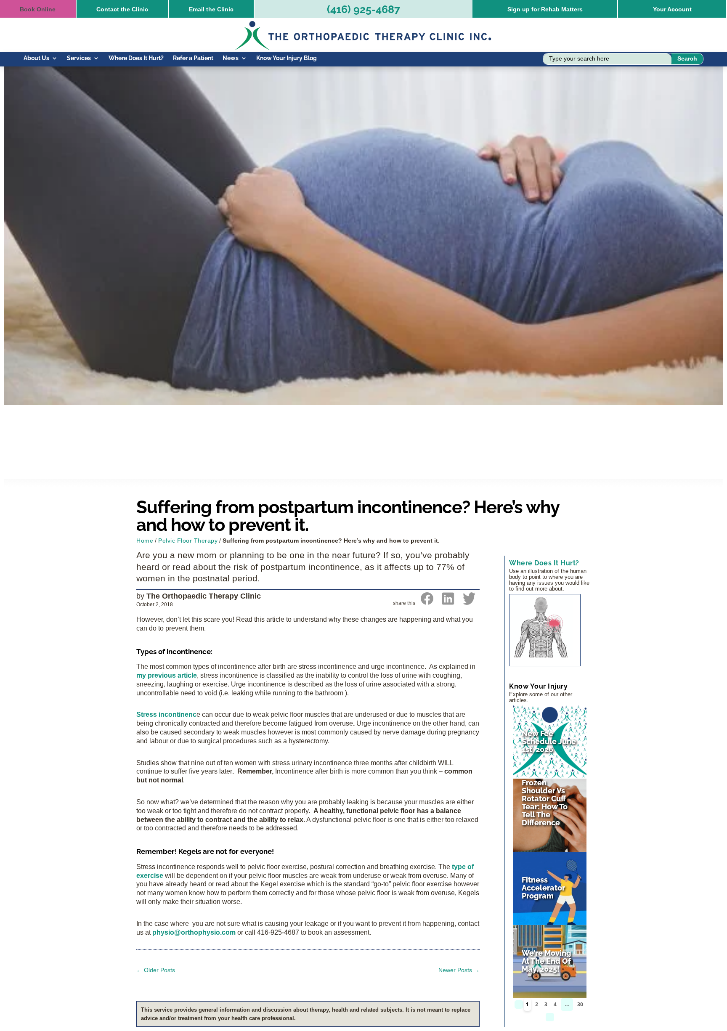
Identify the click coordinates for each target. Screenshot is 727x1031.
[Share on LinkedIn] (448, 602)
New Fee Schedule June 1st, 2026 (549, 741)
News (231, 58)
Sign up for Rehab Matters (545, 9)
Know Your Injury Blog (286, 58)
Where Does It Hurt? (136, 58)
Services (79, 58)
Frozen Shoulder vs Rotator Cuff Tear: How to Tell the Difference (545, 803)
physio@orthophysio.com (194, 932)
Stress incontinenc (166, 714)
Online (38, 9)
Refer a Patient (193, 58)
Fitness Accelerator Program (543, 888)
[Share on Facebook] (427, 602)
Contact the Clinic (122, 9)
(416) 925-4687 (363, 9)
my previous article (166, 675)
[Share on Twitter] (469, 602)
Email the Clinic (211, 9)
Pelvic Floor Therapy (188, 540)
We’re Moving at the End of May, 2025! (546, 961)
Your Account (672, 9)
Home (144, 540)
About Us (36, 58)
